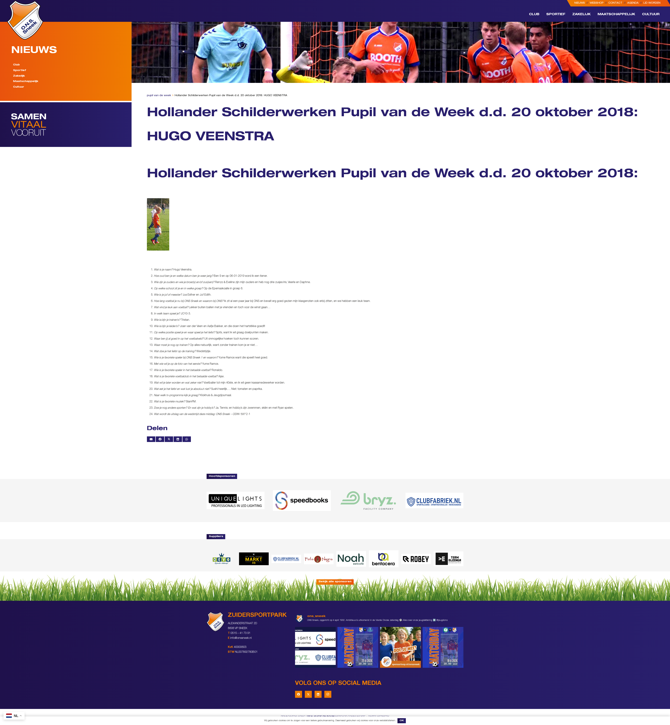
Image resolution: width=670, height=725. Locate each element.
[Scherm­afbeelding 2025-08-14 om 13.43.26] (351, 559)
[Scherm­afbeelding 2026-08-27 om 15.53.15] (416, 559)
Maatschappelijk (25, 81)
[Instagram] (327, 694)
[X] (308, 694)
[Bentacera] (384, 558)
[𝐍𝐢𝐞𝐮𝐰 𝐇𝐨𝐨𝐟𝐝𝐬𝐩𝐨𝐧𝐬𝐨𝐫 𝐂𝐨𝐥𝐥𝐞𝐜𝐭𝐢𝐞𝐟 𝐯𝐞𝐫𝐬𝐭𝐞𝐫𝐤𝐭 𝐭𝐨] (315, 647)
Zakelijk (19, 76)
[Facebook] (298, 694)
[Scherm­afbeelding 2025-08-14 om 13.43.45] (319, 558)
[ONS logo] (25, 20)
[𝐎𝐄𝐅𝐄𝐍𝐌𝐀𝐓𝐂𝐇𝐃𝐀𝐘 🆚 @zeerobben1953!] (443, 647)
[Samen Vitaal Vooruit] (71, 124)
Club (16, 65)
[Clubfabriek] (286, 559)
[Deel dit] (160, 439)
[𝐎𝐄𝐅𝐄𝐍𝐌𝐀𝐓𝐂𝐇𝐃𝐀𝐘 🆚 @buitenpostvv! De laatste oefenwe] (357, 647)
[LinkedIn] (318, 694)
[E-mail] (151, 439)
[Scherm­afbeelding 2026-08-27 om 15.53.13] (448, 558)
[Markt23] (254, 558)
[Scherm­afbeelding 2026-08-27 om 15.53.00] (236, 500)
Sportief (19, 70)
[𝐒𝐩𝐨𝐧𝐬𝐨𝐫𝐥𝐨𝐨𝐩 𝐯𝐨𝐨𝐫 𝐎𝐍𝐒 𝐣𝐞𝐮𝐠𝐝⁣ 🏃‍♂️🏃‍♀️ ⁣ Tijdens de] (400, 647)
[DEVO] (221, 558)
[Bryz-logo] (368, 500)
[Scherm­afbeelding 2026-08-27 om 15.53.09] (434, 500)
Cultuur (18, 87)
